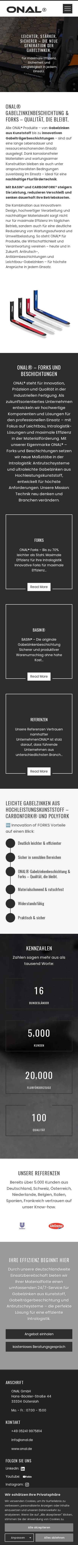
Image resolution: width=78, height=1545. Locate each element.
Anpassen (18, 1538)
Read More (39, 587)
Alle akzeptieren (39, 1527)
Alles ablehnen (54, 1538)
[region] (39, 1517)
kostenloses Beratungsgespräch (39, 1346)
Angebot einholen (39, 1334)
